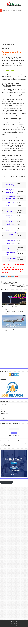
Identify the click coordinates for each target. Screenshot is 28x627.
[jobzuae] (14, 3)
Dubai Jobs (3, 404)
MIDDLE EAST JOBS (6, 482)
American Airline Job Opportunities (11, 329)
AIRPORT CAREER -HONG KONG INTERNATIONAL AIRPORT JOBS (13, 443)
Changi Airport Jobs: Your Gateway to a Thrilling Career (12, 441)
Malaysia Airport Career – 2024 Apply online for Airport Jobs (10, 282)
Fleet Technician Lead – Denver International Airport (10, 229)
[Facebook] (12, 374)
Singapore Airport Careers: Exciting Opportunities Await (12, 440)
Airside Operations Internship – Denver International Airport (10, 223)
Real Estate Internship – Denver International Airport (11, 204)
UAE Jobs (3, 406)
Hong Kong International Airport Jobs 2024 (9, 444)
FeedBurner (16, 435)
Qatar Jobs (3, 409)
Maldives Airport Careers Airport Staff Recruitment (17, 285)
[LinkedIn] (18, 374)
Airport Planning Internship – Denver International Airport (10, 217)
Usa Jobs (3, 418)
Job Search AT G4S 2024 (5, 445)
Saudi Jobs (3, 411)
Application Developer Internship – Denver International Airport (10, 242)
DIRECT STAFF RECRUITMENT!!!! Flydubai (12, 311)
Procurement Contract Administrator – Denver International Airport (11, 198)
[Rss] (10, 374)
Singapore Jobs (4, 413)
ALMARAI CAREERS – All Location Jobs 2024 (12, 10)
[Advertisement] (14, 27)
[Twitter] (15, 374)
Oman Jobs (3, 416)
